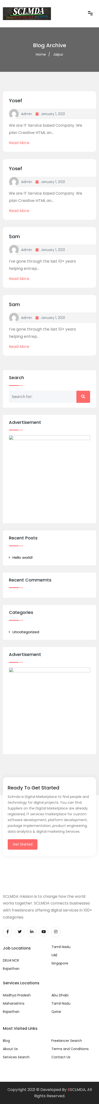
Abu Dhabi (59, 995)
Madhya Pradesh (17, 995)
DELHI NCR (11, 960)
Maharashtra (13, 1003)
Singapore (59, 963)
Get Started (22, 844)
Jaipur (58, 54)
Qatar (56, 1011)
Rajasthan (11, 968)
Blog (6, 1040)
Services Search (16, 1057)
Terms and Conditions (70, 1048)
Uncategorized (25, 631)
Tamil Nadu (60, 946)
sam (14, 236)
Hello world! (22, 557)
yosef (15, 100)
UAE (54, 955)
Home (41, 54)
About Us (10, 1048)
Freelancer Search (66, 1040)
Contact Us (60, 1057)
